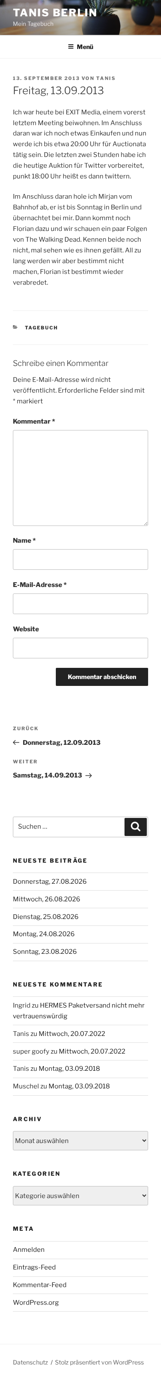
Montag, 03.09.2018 (69, 1069)
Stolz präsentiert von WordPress (99, 1362)
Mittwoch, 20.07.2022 (72, 1034)
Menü (85, 46)
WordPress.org (36, 1302)
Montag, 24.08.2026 (44, 934)
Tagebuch (41, 328)
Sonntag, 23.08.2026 (45, 952)
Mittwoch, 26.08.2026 (46, 899)
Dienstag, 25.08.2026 (46, 917)
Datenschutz (30, 1362)
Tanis (106, 78)
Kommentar (34, 421)
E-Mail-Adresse (40, 585)
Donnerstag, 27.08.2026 (50, 881)
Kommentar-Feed (40, 1285)
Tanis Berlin (55, 12)
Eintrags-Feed (34, 1267)
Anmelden (29, 1250)
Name (24, 540)
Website (26, 629)
